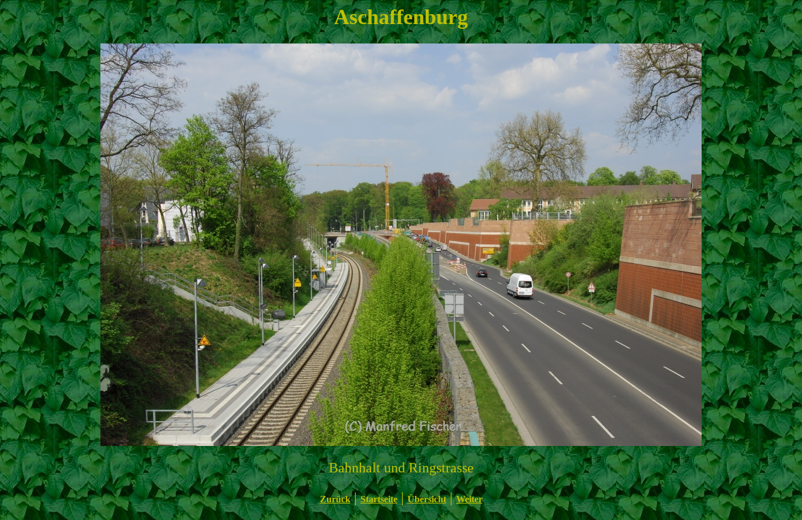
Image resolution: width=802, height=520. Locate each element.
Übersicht (426, 499)
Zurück (335, 499)
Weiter (469, 499)
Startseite (378, 499)
